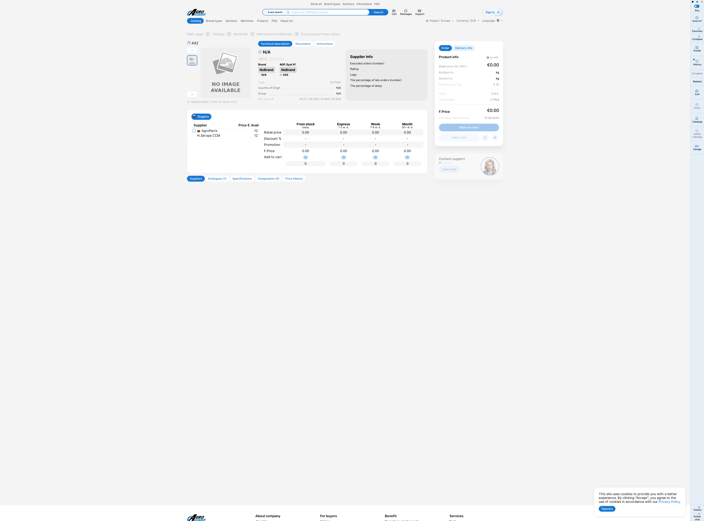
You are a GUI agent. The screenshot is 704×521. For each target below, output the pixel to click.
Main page (195, 34)
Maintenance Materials (274, 34)
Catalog (218, 34)
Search (378, 12)
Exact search (275, 12)
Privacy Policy (669, 502)
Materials (241, 34)
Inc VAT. (494, 57)
